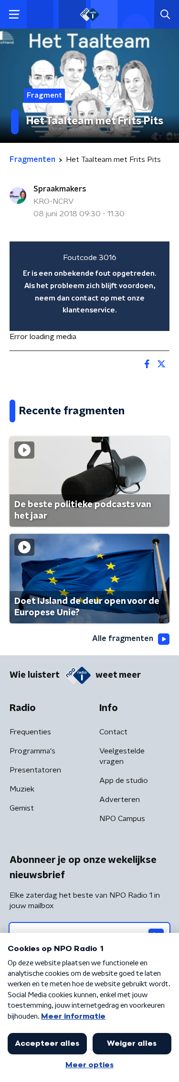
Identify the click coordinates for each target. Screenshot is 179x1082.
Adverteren (119, 799)
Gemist (22, 808)
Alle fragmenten (122, 638)
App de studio (123, 780)
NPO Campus (122, 818)
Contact (113, 732)
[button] (14, 14)
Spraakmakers (59, 189)
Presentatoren (35, 770)
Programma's (32, 751)
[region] (89, 286)
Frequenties (30, 732)
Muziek (22, 789)
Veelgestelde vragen (122, 756)
